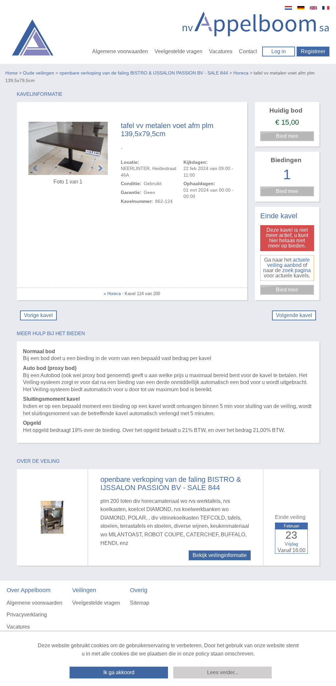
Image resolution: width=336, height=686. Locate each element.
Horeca (240, 72)
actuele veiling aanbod (288, 262)
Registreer (313, 51)
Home (11, 72)
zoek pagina (296, 270)
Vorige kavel (38, 315)
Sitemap (139, 603)
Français (325, 8)
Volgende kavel (294, 315)
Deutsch (300, 8)
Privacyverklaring (27, 614)
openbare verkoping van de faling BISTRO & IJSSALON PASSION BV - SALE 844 (143, 72)
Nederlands (288, 8)
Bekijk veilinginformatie (220, 555)
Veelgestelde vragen (178, 51)
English (313, 8)
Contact (248, 51)
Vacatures (220, 51)
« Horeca (112, 293)
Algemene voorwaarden (120, 51)
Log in (278, 51)
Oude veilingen (38, 72)
